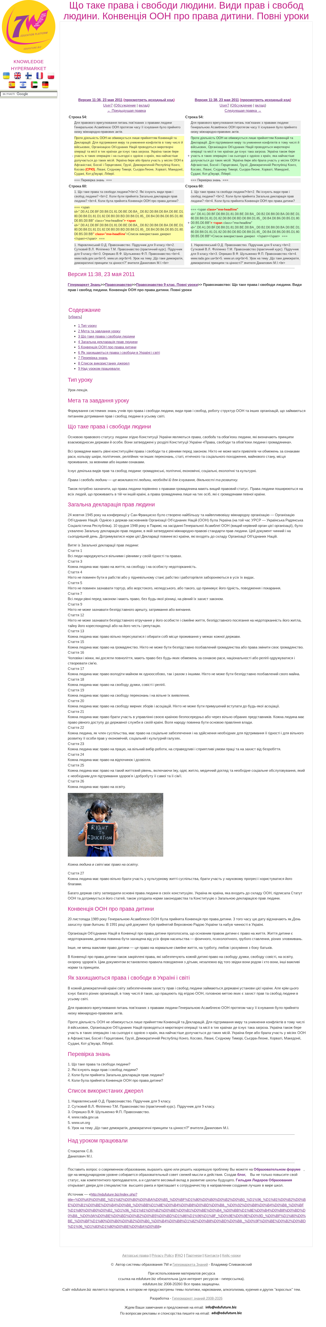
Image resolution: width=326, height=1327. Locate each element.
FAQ (179, 1255)
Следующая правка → (243, 110)
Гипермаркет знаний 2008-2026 (197, 1298)
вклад (143, 105)
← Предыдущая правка (126, 110)
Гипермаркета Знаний (190, 1264)
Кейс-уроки (231, 1255)
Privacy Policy (163, 1255)
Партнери (194, 1255)
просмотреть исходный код (149, 100)
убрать (75, 317)
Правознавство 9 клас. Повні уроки (167, 285)
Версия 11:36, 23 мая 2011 (100, 100)
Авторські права (135, 1255)
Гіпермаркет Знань (84, 285)
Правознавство (118, 285)
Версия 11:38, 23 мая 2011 (217, 100)
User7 (108, 105)
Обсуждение (125, 105)
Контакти (212, 1255)
